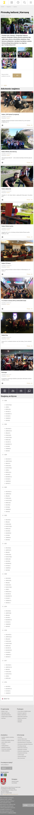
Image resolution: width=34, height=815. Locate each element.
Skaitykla (20, 721)
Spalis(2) (8, 522)
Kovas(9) (8, 446)
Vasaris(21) (8, 654)
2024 (5, 454)
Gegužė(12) (8, 442)
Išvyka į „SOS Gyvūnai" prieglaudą (10, 114)
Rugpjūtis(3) (9, 467)
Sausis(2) (8, 539)
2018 (5, 630)
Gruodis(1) (8, 519)
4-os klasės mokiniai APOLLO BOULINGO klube (14, 300)
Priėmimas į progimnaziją (23, 751)
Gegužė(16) (8, 593)
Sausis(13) (8, 483)
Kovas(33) (8, 652)
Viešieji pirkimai (5, 745)
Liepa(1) (7, 407)
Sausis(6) (8, 570)
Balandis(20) (9, 650)
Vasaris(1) (8, 693)
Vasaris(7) (8, 418)
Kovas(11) (8, 598)
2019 (5, 606)
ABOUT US (6, 698)
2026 (5, 400)
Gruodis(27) (8, 428)
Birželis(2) (8, 502)
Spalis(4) (8, 615)
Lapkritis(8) (8, 613)
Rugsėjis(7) (8, 465)
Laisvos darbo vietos (22, 739)
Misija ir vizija (5, 711)
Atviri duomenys (21, 758)
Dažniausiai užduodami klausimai (25, 744)
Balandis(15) (9, 596)
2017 (5, 660)
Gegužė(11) (8, 411)
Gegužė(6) (8, 504)
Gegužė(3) (8, 530)
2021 (5, 543)
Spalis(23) (8, 639)
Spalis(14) (8, 463)
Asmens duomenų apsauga (24, 740)
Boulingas (4, 372)
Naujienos (9, 6)
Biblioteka (20, 720)
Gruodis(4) (8, 547)
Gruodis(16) (8, 634)
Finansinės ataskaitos (6, 749)
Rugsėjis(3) (8, 524)
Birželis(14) (8, 472)
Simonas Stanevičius (6, 714)
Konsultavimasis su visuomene (25, 742)
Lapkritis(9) (8, 580)
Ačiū (16, 75)
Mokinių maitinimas (22, 714)
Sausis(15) (8, 656)
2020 (5, 574)
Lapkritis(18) (9, 430)
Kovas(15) (8, 416)
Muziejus (4, 718)
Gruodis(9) (8, 578)
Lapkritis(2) (8, 493)
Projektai (3, 743)
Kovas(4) (8, 507)
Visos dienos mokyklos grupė (24, 711)
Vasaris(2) (8, 567)
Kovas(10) (8, 479)
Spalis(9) (8, 582)
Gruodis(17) (8, 459)
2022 (5, 515)
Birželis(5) (8, 439)
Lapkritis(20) (9, 461)
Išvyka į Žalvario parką (7, 226)
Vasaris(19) (8, 600)
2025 (5, 424)
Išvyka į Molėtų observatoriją (9, 151)
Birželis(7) (8, 645)
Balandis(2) (8, 533)
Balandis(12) (9, 444)
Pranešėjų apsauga (22, 746)
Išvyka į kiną (5, 335)
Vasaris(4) (8, 448)
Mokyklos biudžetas (6, 747)
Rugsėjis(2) (8, 498)
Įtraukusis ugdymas (22, 713)
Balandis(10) (9, 619)
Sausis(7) (8, 450)
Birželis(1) (8, 528)
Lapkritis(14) (9, 667)
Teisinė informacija (22, 756)
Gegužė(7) (8, 474)
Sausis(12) (8, 602)
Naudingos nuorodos (22, 749)
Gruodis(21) (8, 665)
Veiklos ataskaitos (6, 750)
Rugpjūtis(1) (9, 673)
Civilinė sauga (21, 754)
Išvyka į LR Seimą (6, 263)
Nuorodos (20, 737)
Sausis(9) (8, 420)
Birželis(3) (8, 409)
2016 (5, 682)
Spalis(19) (8, 433)
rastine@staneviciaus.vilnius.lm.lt (10, 794)
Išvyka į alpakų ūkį (6, 188)
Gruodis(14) (8, 491)
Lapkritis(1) (8, 550)
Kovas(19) (8, 691)
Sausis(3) (8, 511)
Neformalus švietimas (22, 716)
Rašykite (4, 768)
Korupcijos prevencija (22, 753)
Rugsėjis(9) (8, 435)
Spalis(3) (8, 496)
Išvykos (15, 6)
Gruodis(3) (8, 610)
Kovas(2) (8, 535)
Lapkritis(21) (9, 636)
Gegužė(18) (8, 648)
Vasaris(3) (8, 509)
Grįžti (5, 85)
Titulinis (3, 6)
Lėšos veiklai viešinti (6, 742)
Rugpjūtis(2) (9, 404)
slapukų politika (12, 812)
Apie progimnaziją (5, 713)
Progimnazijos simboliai (7, 716)
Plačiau (28, 125)
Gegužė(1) (8, 617)
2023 (5, 487)
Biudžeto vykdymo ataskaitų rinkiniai (8, 738)
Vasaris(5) (8, 624)
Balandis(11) (9, 413)
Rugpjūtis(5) (9, 437)
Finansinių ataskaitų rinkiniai (8, 740)
